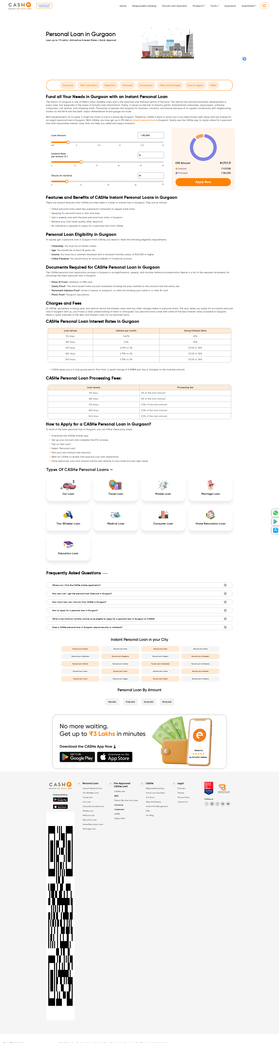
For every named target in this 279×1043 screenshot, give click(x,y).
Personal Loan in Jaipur (80, 671)
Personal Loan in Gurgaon (160, 656)
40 (163, 165)
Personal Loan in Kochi (120, 671)
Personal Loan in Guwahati (200, 671)
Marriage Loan (89, 829)
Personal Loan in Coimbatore (200, 664)
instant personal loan (143, 120)
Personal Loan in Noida (200, 649)
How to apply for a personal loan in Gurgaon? (75, 610)
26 (119, 165)
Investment (248, 6)
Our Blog (150, 815)
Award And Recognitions (157, 806)
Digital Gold (119, 818)
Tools (214, 6)
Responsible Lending (144, 6)
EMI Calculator (89, 85)
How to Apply (195, 85)
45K (52, 145)
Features (127, 85)
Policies (181, 793)
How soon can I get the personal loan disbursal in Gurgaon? (82, 593)
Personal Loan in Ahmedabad (160, 664)
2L (120, 145)
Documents (146, 85)
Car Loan (87, 802)
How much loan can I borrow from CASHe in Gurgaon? (79, 602)
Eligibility (110, 85)
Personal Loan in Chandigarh (200, 656)
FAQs (213, 85)
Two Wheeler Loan (91, 793)
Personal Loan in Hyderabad (80, 656)
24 (136, 185)
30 (163, 184)
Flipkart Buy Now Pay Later (126, 800)
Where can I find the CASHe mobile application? (76, 585)
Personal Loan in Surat (80, 679)
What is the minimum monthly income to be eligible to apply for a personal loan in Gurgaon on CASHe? (103, 619)
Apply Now (203, 182)
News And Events (153, 802)
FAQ (148, 811)
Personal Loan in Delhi (160, 649)
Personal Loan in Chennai (80, 664)
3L (163, 145)
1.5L (99, 145)
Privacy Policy (184, 797)
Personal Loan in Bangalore (120, 656)
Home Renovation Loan (93, 824)
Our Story (150, 797)
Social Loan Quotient (174, 6)
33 (141, 165)
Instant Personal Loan (92, 788)
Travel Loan (88, 797)
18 (108, 185)
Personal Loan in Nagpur (120, 679)
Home (123, 6)
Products (198, 6)
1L (76, 145)
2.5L (142, 145)
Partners (181, 788)
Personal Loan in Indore (160, 671)
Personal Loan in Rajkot (160, 679)
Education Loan (90, 820)
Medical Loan (89, 815)
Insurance (230, 6)
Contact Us (183, 802)
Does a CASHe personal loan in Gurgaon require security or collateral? (87, 627)
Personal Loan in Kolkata (120, 664)
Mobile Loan (88, 811)
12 (75, 165)
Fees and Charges (170, 85)
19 (97, 165)
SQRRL (117, 814)
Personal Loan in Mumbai (80, 649)
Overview (68, 85)
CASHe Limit (119, 791)
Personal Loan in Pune (120, 649)
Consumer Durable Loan (93, 806)
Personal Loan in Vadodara (200, 679)
